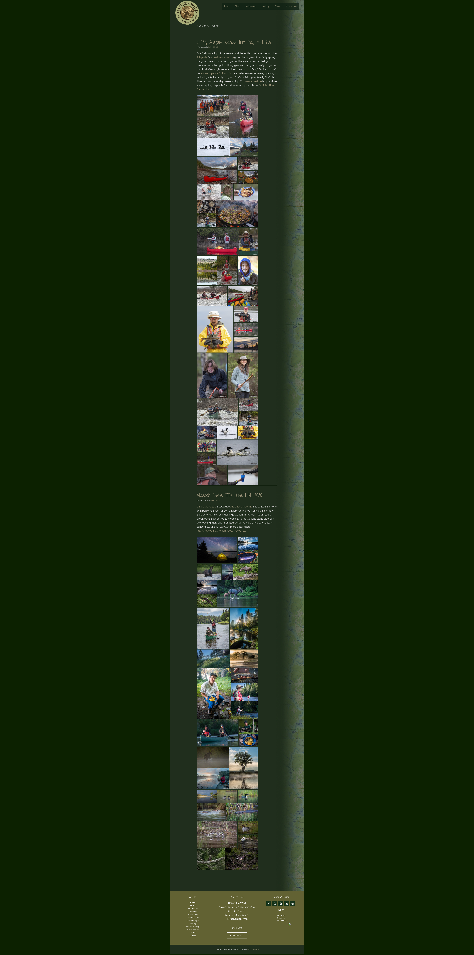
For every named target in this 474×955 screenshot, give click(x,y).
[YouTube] (286, 903)
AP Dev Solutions (253, 949)
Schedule (193, 912)
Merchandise (237, 935)
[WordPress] (292, 903)
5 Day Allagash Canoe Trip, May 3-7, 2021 (234, 42)
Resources (281, 918)
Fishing (193, 924)
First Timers (193, 908)
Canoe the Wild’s (206, 506)
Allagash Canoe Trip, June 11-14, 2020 (229, 495)
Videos (193, 936)
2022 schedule (253, 81)
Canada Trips (193, 918)
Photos (193, 933)
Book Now (237, 928)
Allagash (202, 57)
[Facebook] (268, 903)
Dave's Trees (281, 915)
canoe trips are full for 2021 (216, 73)
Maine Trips (193, 915)
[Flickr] (280, 903)
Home (192, 902)
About (193, 906)
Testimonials (281, 920)
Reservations (192, 930)
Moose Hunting (192, 927)
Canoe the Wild (187, 12)
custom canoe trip (223, 57)
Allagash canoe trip (241, 506)
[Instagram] (274, 903)
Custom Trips (192, 921)
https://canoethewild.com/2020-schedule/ (222, 530)
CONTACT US (237, 897)
